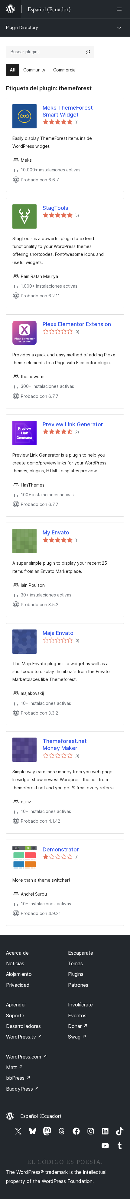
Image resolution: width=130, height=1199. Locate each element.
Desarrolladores (23, 1026)
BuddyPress (22, 1089)
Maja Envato (58, 633)
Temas (75, 963)
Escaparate (80, 953)
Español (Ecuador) (40, 1116)
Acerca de (17, 953)
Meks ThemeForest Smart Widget (68, 111)
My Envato (56, 532)
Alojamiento (19, 974)
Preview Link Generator (73, 424)
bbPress (18, 1078)
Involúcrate (80, 1005)
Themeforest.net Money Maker (65, 744)
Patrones (78, 985)
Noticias (15, 963)
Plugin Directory (22, 27)
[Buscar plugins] (88, 52)
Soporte (15, 1015)
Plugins (75, 974)
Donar (78, 1026)
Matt (14, 1067)
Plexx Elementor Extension (77, 324)
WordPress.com (26, 1057)
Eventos (77, 1015)
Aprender (16, 1005)
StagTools (55, 208)
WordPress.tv (24, 1037)
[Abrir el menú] (120, 9)
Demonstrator (61, 849)
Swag (77, 1037)
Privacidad (18, 985)
